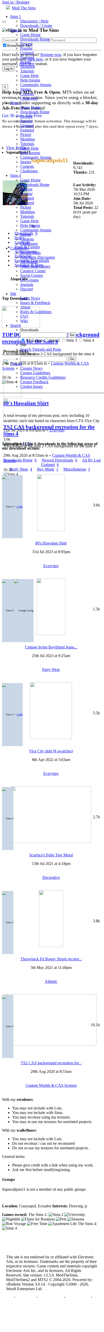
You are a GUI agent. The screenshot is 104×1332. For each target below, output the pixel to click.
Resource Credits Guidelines (43, 377)
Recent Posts (30, 253)
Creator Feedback (34, 382)
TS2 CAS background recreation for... (51, 1063)
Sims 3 (15, 103)
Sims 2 (15, 30)
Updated (27, 53)
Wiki (24, 321)
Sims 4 (15, 175)
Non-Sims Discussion (37, 257)
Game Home (30, 35)
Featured (27, 57)
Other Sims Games (35, 266)
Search (15, 325)
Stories (25, 89)
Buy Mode (47, 469)
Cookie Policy (78, 1297)
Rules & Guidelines (35, 312)
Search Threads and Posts (40, 349)
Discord (26, 289)
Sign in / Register (16, 2)
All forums (28, 262)
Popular (26, 48)
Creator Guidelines (35, 373)
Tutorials (27, 71)
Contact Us (25, 1297)
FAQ (24, 316)
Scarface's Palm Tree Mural (51, 855)
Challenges (29, 98)
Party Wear (51, 669)
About (25, 307)
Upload (16, 364)
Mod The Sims (24, 8)
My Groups (29, 280)
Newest (26, 44)
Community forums (35, 85)
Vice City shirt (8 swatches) (51, 751)
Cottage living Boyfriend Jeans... (51, 647)
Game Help (29, 75)
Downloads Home (34, 39)
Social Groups (31, 275)
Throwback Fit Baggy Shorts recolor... (51, 959)
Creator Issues (31, 386)
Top (9, 1297)
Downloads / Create (36, 25)
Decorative (51, 877)
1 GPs (19, 506)
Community (19, 248)
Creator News (31, 368)
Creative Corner (33, 271)
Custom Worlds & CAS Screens (51, 1085)
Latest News (30, 298)
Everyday (51, 566)
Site (13, 293)
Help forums (30, 80)
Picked (25, 62)
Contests (27, 94)
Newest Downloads (59, 460)
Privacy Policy (51, 1297)
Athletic (51, 981)
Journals (26, 284)
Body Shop (21, 469)
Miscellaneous (76, 469)
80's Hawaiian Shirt (51, 543)
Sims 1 (15, 16)
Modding (27, 66)
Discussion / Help (34, 21)
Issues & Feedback (35, 303)
